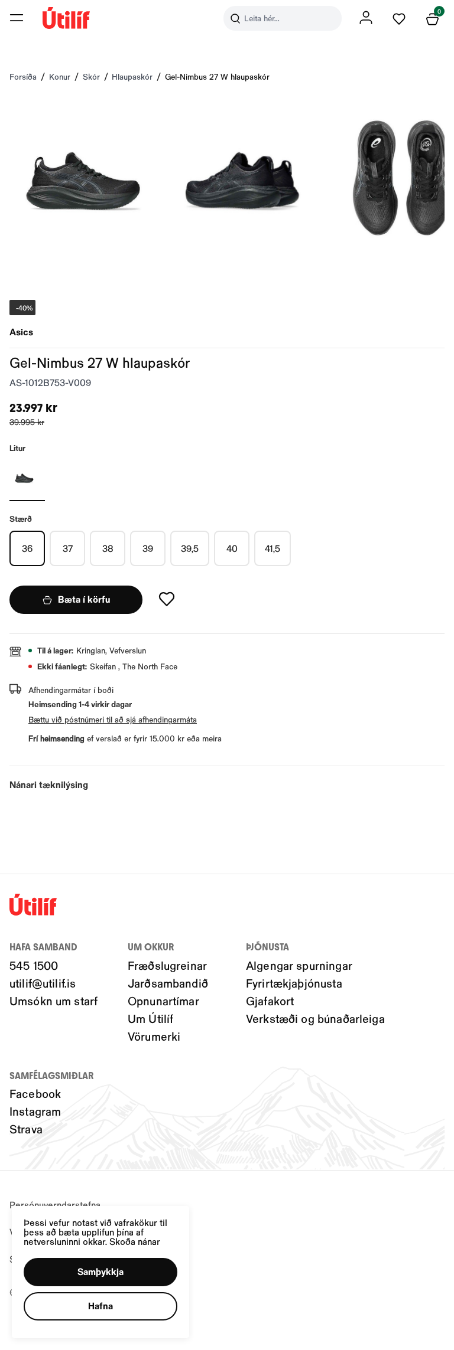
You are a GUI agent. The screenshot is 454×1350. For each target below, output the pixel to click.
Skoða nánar (134, 1241)
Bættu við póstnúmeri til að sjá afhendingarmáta (112, 719)
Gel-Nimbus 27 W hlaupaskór (217, 76)
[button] (16, 18)
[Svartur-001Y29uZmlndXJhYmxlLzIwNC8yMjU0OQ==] (27, 477)
